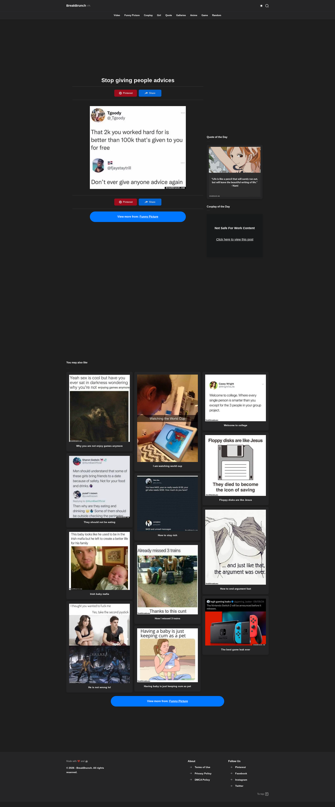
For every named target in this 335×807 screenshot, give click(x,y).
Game (205, 15)
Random (216, 15)
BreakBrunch (84, 767)
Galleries (181, 15)
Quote (168, 15)
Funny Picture (132, 15)
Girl (159, 15)
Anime (193, 15)
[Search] (267, 6)
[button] (261, 6)
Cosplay (148, 15)
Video (117, 15)
